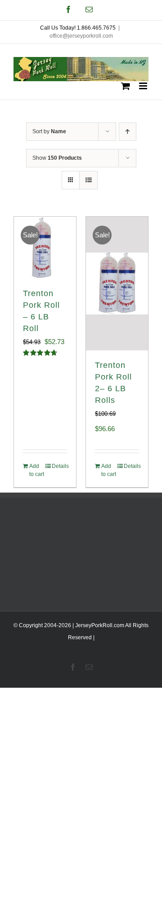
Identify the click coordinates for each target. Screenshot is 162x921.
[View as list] (88, 180)
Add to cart (36, 470)
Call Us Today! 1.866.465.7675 (78, 28)
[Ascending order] (127, 131)
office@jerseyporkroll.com (81, 36)
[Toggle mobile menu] (143, 86)
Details (59, 466)
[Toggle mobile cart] (125, 86)
